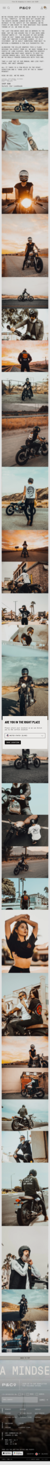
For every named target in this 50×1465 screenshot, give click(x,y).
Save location (12, 742)
